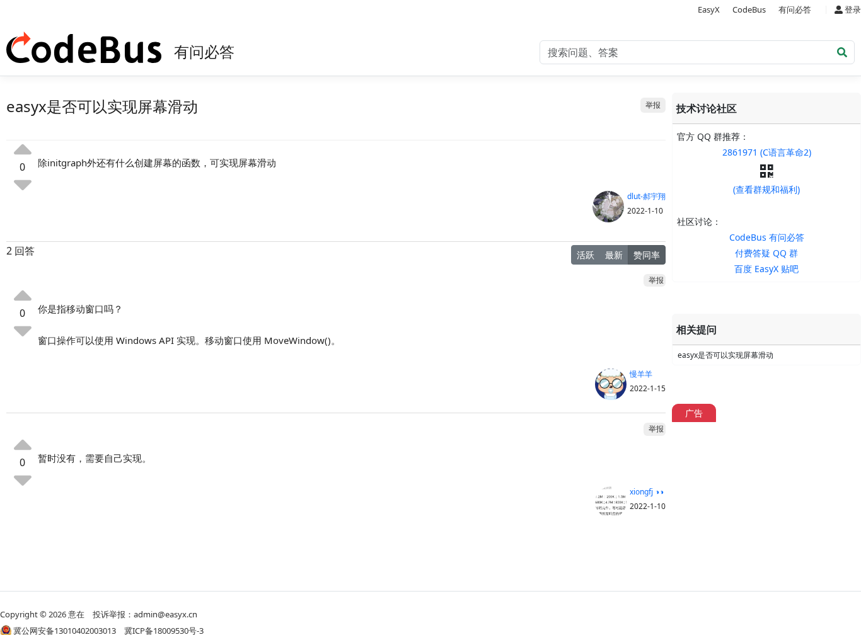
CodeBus (749, 9)
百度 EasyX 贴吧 (766, 269)
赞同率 (646, 255)
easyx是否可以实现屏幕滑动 (725, 355)
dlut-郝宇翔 (646, 196)
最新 (614, 255)
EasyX (709, 9)
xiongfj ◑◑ (647, 491)
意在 (76, 614)
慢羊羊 (641, 374)
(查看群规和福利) (766, 189)
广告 (694, 413)
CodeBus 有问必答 (766, 237)
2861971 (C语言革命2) (766, 152)
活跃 (585, 255)
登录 (852, 9)
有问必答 (794, 9)
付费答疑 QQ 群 (766, 253)
